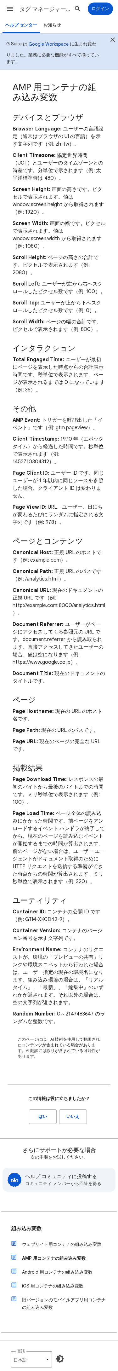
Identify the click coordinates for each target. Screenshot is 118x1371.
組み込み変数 (26, 1228)
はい (42, 1116)
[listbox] (31, 1359)
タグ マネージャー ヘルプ (45, 9)
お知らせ (52, 25)
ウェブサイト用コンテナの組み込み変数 (61, 1244)
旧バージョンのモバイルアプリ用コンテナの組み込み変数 (64, 1303)
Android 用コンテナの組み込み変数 (57, 1272)
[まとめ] (112, 40)
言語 (21, 1351)
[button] (10, 8)
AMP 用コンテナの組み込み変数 (54, 1258)
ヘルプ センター (21, 25)
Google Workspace (49, 44)
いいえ (73, 1116)
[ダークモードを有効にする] (59, 1358)
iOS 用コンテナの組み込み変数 (52, 1286)
